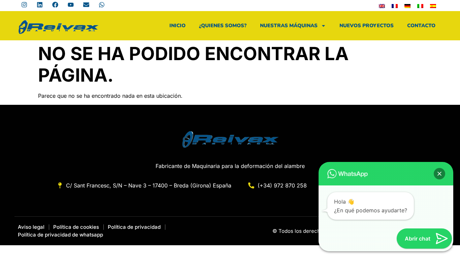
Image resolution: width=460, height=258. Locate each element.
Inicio (177, 25)
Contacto (421, 25)
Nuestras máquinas (289, 25)
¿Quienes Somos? (223, 25)
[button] (439, 173)
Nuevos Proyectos (366, 25)
